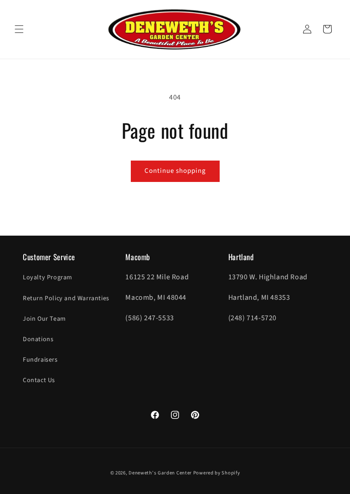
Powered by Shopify (216, 472)
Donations (38, 339)
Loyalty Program (47, 277)
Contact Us (39, 380)
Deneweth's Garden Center (160, 472)
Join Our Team (44, 318)
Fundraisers (40, 359)
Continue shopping (175, 171)
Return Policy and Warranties (66, 298)
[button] (19, 29)
